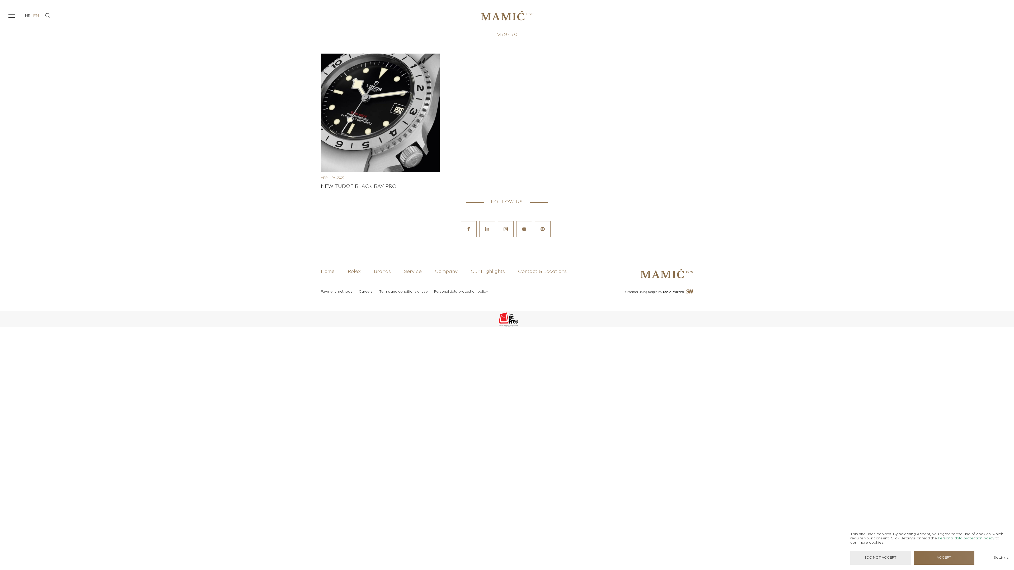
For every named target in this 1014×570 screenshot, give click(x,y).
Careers (366, 291)
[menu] (12, 16)
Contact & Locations (542, 271)
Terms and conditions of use (403, 291)
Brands (382, 271)
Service (413, 271)
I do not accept (880, 557)
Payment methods (336, 291)
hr (28, 16)
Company (446, 271)
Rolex (354, 271)
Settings (1001, 557)
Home (328, 271)
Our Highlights (488, 271)
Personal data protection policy (461, 291)
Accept (944, 557)
